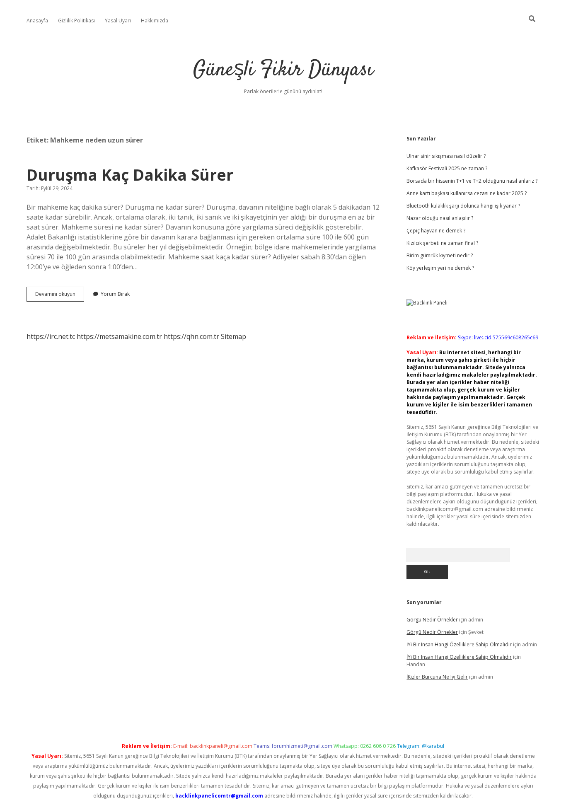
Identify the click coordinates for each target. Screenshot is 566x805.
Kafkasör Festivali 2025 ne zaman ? (446, 168)
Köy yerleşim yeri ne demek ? (440, 267)
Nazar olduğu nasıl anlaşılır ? (439, 218)
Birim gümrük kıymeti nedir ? (439, 255)
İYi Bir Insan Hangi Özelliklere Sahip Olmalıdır (459, 644)
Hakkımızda (154, 20)
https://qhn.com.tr (191, 336)
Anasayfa (37, 20)
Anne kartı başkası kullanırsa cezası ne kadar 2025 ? (466, 193)
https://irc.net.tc (51, 336)
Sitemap (233, 336)
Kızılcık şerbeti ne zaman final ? (442, 243)
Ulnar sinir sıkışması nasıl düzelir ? (446, 156)
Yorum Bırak (115, 293)
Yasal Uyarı (118, 20)
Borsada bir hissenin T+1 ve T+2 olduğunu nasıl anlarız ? (471, 180)
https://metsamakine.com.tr (119, 336)
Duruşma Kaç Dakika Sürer (130, 174)
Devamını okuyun (59, 296)
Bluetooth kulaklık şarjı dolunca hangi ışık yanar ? (463, 205)
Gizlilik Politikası (76, 20)
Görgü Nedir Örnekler (432, 619)
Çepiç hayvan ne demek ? (435, 230)
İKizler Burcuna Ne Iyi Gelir (437, 676)
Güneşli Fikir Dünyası (283, 70)
